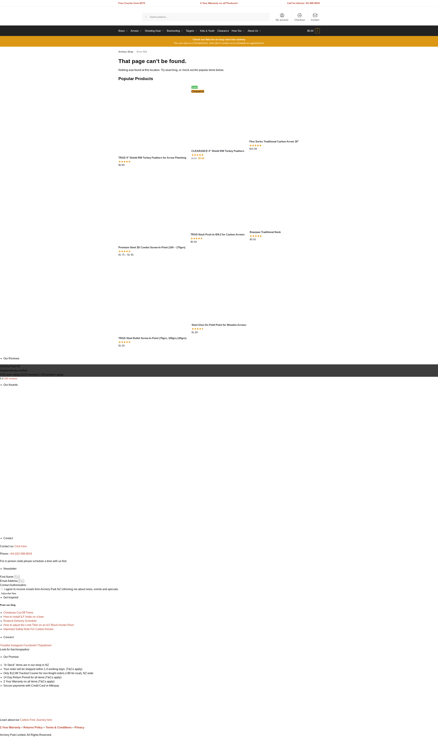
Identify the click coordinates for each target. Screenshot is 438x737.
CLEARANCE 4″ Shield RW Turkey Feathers (217, 150)
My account (282, 19)
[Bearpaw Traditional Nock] (275, 201)
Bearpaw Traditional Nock (265, 232)
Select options (152, 172)
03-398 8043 (313, 3)
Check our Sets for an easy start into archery (219, 39)
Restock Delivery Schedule (20, 620)
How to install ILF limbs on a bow (23, 616)
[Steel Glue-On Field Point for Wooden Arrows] (219, 293)
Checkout (299, 19)
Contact (315, 19)
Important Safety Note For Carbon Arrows (28, 629)
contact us (227, 43)
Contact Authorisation (13, 585)
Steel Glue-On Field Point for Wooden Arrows (219, 324)
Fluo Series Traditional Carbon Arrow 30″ (274, 141)
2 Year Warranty (10, 727)
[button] (313, 31)
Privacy (79, 727)
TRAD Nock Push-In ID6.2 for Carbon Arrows (218, 234)
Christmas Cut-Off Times (18, 612)
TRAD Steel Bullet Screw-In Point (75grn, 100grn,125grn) (152, 338)
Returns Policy (33, 727)
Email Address (9, 580)
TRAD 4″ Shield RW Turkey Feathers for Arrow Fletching (152, 157)
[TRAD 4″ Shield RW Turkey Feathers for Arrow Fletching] (152, 119)
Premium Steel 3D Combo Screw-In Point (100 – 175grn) (151, 247)
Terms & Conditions (59, 727)
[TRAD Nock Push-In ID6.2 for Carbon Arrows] (218, 203)
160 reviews (10, 378)
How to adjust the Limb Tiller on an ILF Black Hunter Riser (38, 625)
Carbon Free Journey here (35, 719)
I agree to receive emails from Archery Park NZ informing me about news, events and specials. (61, 589)
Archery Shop (125, 51)
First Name (7, 576)
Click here (20, 546)
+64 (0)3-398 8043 (20, 553)
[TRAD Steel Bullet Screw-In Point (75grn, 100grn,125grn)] (152, 300)
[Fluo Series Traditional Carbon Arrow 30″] (275, 111)
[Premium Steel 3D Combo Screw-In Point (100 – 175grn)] (151, 209)
